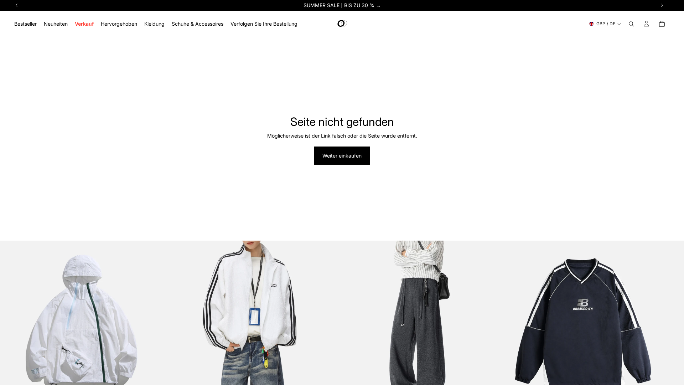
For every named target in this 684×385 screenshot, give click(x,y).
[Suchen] (631, 24)
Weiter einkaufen (342, 156)
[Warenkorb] (662, 24)
